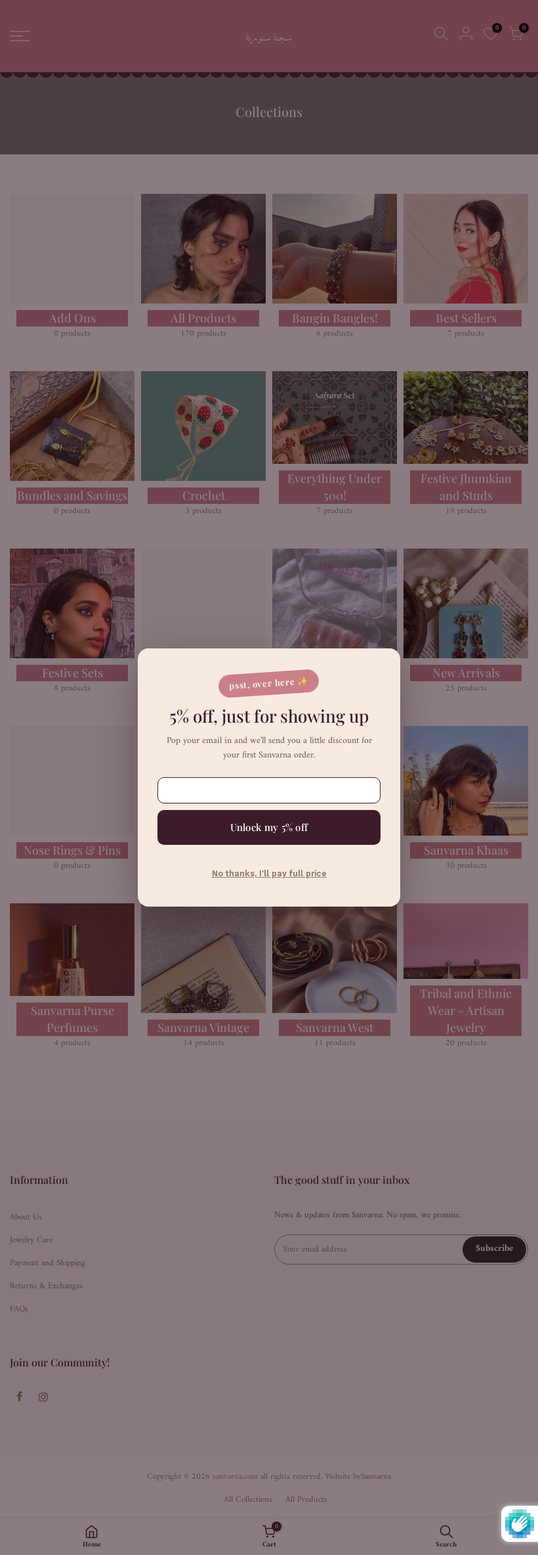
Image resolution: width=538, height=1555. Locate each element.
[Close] (377, 668)
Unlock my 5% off (269, 827)
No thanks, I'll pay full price (269, 873)
